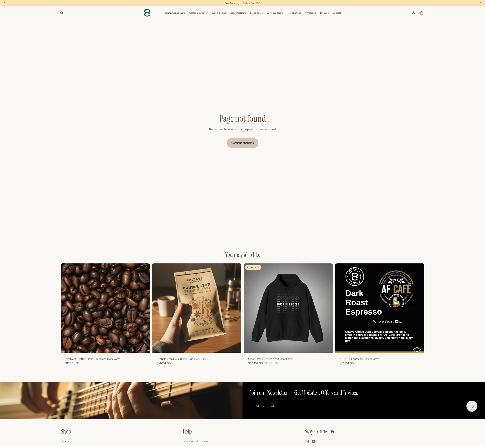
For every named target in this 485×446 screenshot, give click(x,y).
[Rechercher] (62, 13)
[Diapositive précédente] (66, 308)
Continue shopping (242, 143)
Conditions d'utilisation (196, 441)
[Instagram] (307, 441)
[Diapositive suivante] (144, 308)
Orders (65, 441)
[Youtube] (313, 441)
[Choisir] (144, 346)
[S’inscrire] (471, 406)
